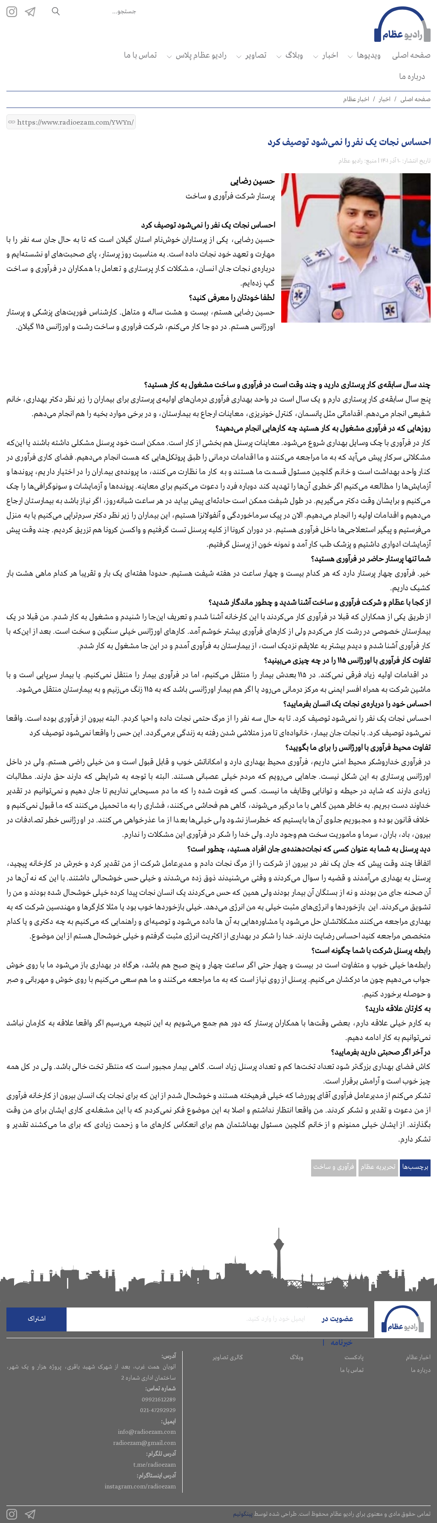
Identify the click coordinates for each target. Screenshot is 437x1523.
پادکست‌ (354, 1357)
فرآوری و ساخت (333, 1167)
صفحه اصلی (411, 55)
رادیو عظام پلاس (201, 55)
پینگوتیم (243, 1514)
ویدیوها (369, 55)
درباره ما (412, 77)
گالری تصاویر (228, 1357)
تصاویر (255, 55)
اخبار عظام (356, 99)
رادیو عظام (350, 161)
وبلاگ (294, 55)
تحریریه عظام (378, 1167)
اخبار (330, 55)
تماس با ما (140, 55)
